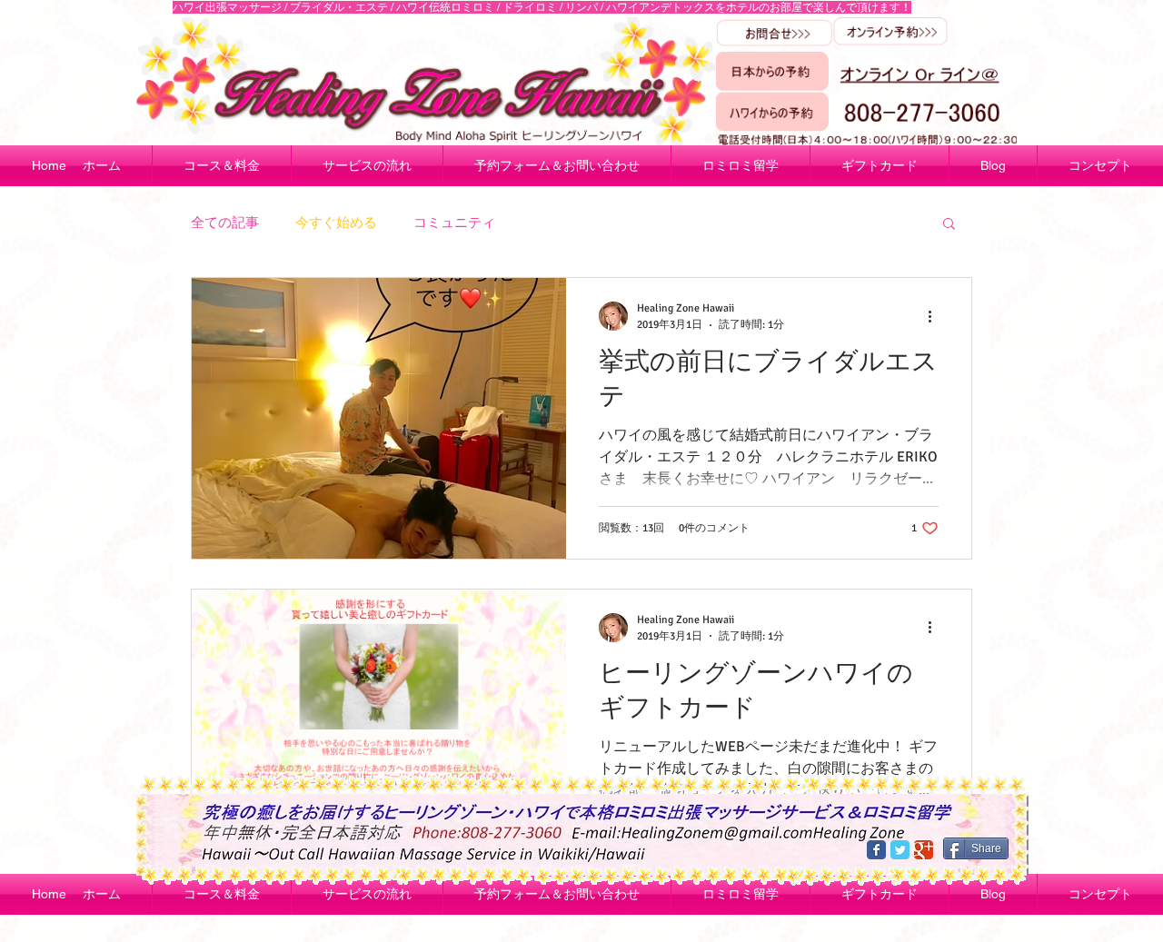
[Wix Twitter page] (900, 849)
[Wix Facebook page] (876, 849)
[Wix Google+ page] (923, 849)
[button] (949, 224)
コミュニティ (454, 222)
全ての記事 (225, 222)
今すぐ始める (336, 222)
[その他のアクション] (936, 316)
